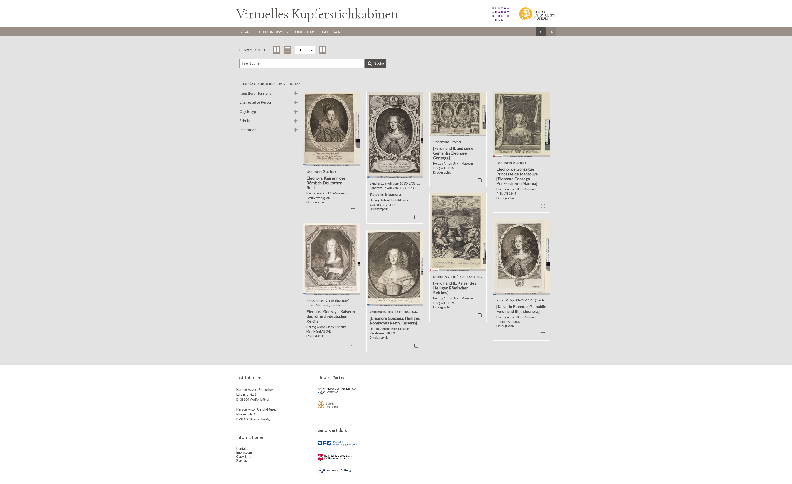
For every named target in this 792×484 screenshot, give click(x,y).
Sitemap (242, 460)
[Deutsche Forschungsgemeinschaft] (355, 446)
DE (540, 32)
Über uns (305, 31)
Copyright (243, 456)
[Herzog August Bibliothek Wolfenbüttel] (495, 19)
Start (245, 31)
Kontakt (242, 448)
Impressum (244, 452)
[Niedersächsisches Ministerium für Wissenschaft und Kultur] (355, 460)
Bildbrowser (273, 31)
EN (551, 32)
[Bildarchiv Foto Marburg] (355, 408)
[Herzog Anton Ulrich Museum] (532, 19)
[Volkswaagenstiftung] (355, 474)
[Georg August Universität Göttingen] (355, 394)
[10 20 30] (305, 50)
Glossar (331, 31)
